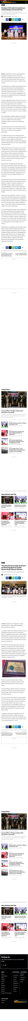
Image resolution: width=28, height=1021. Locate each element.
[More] (22, 19)
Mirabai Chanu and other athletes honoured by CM (18, 423)
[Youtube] (5, 965)
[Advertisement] (14, 58)
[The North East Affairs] (9, 2)
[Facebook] (7, 19)
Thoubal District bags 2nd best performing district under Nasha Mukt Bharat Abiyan (7, 254)
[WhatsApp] (13, 19)
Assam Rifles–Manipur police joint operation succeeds (12, 411)
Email (21, 981)
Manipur (3, 5)
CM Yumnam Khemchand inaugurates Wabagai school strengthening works (16, 441)
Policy (2, 1002)
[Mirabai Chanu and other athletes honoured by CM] (4, 424)
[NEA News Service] (2, 16)
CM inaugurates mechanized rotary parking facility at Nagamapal (16, 433)
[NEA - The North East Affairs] (20, 1001)
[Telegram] (16, 19)
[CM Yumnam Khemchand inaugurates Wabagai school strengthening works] (4, 441)
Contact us (22, 977)
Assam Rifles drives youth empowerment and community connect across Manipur (17, 450)
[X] (10, 19)
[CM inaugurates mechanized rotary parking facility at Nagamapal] (4, 433)
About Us (3, 1000)
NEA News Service (7, 16)
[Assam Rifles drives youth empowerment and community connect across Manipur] (4, 450)
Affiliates (22, 979)
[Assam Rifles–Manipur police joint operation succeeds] (14, 399)
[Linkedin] (19, 19)
